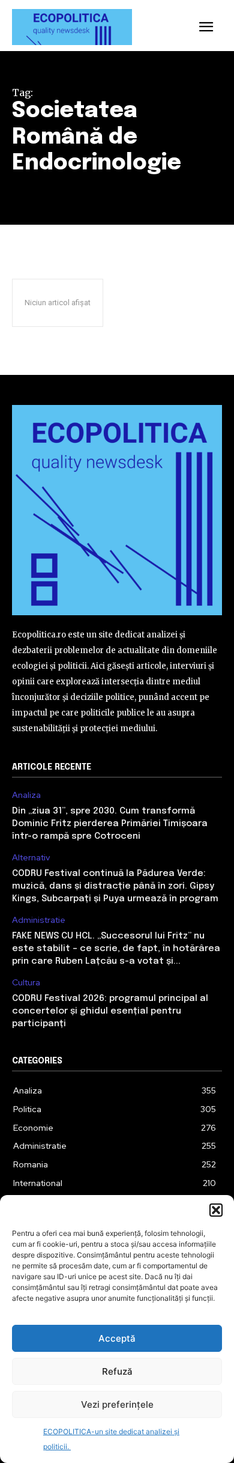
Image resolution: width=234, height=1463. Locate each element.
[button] (216, 1210)
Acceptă (117, 1338)
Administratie (38, 920)
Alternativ (31, 858)
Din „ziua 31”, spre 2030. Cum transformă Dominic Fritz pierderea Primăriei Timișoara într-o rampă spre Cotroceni (110, 823)
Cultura (26, 983)
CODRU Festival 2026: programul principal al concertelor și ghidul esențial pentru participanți (110, 1011)
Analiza (26, 795)
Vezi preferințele (117, 1404)
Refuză (117, 1371)
